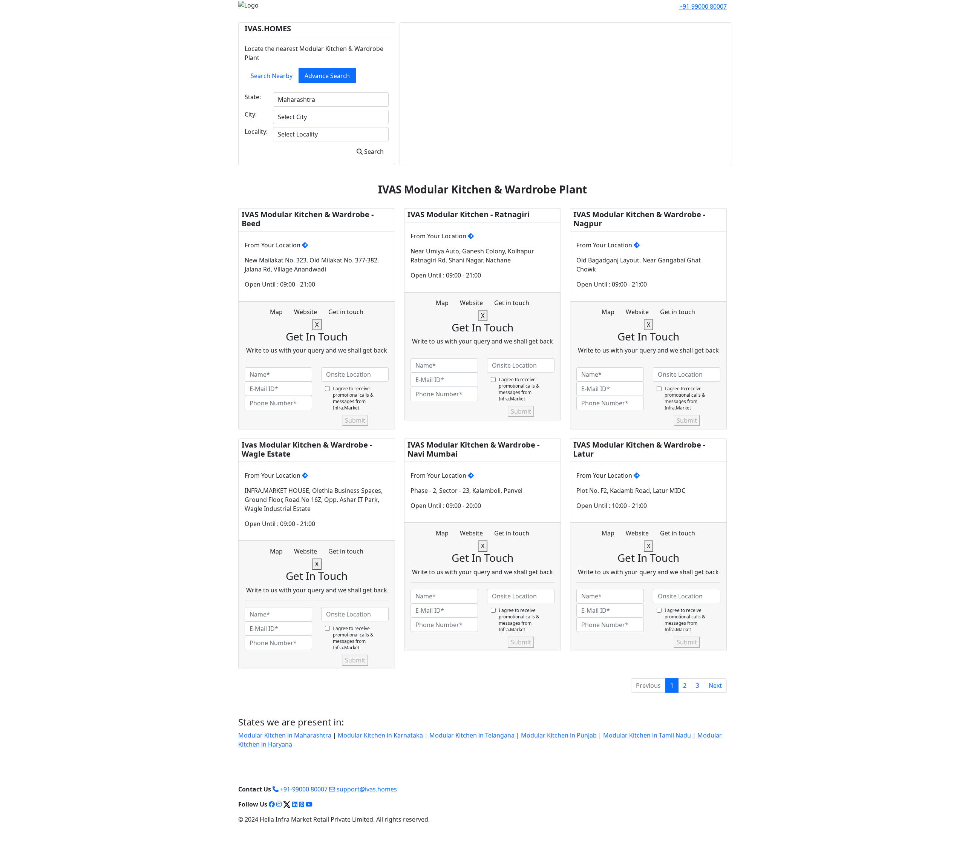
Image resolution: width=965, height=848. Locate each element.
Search (373, 151)
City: (251, 114)
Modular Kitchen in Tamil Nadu (647, 735)
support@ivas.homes (366, 789)
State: (253, 97)
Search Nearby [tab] (272, 76)
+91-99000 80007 (303, 789)
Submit (355, 420)
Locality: (256, 131)
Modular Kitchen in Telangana (472, 735)
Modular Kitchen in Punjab (559, 735)
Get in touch (345, 312)
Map (276, 312)
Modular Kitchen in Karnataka (380, 735)
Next (715, 685)
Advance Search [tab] (327, 76)
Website (305, 312)
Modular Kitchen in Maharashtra (284, 735)
